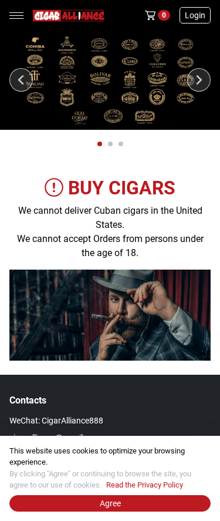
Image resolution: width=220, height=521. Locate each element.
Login (195, 15)
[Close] (210, 445)
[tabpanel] (110, 80)
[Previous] (21, 80)
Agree (110, 503)
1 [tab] (100, 144)
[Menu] (16, 15)
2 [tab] (111, 144)
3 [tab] (121, 144)
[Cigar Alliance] (66, 15)
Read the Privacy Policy (144, 484)
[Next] (199, 80)
